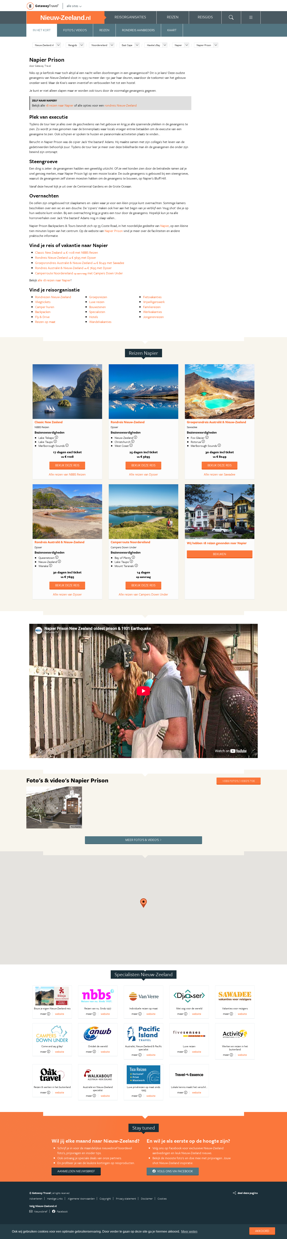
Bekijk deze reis (67, 465)
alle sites (72, 6)
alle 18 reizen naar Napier (54, 280)
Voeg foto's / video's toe (238, 781)
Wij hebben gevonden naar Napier (217, 543)
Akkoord (262, 1230)
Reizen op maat (45, 321)
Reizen (104, 30)
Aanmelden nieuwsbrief (76, 1171)
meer (43, 1013)
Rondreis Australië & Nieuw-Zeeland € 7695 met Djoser (73, 268)
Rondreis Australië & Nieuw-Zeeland (59, 542)
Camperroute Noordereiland (130, 542)
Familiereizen (152, 307)
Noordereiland (99, 45)
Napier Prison (204, 45)
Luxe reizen (96, 302)
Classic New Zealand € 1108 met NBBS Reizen (66, 252)
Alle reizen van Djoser (143, 474)
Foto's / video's (75, 30)
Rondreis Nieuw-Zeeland (127, 422)
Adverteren (35, 1198)
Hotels (93, 317)
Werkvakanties (152, 311)
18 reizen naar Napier (59, 105)
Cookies (162, 1198)
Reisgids (72, 45)
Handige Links (55, 1198)
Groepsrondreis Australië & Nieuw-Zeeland (216, 422)
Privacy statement (126, 1198)
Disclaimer (147, 1198)
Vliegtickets (43, 302)
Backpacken (43, 311)
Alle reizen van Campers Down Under (143, 594)
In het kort (42, 30)
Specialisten (97, 311)
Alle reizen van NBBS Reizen (67, 474)
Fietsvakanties (152, 297)
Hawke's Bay (153, 45)
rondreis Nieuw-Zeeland (121, 105)
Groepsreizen (98, 297)
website (59, 1013)
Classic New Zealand (48, 422)
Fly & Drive (42, 317)
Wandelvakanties (100, 321)
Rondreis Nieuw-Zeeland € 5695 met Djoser (65, 257)
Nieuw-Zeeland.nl (44, 45)
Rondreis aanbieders (138, 30)
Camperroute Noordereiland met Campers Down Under (79, 273)
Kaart (171, 30)
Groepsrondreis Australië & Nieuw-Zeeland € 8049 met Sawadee (79, 262)
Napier (178, 45)
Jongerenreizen (153, 317)
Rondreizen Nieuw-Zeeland (53, 297)
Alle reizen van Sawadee (219, 474)
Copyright (105, 1198)
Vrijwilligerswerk (154, 302)
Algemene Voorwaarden (81, 1198)
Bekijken (219, 554)
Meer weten (189, 1231)
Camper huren (44, 307)
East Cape (127, 45)
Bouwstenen (97, 307)
